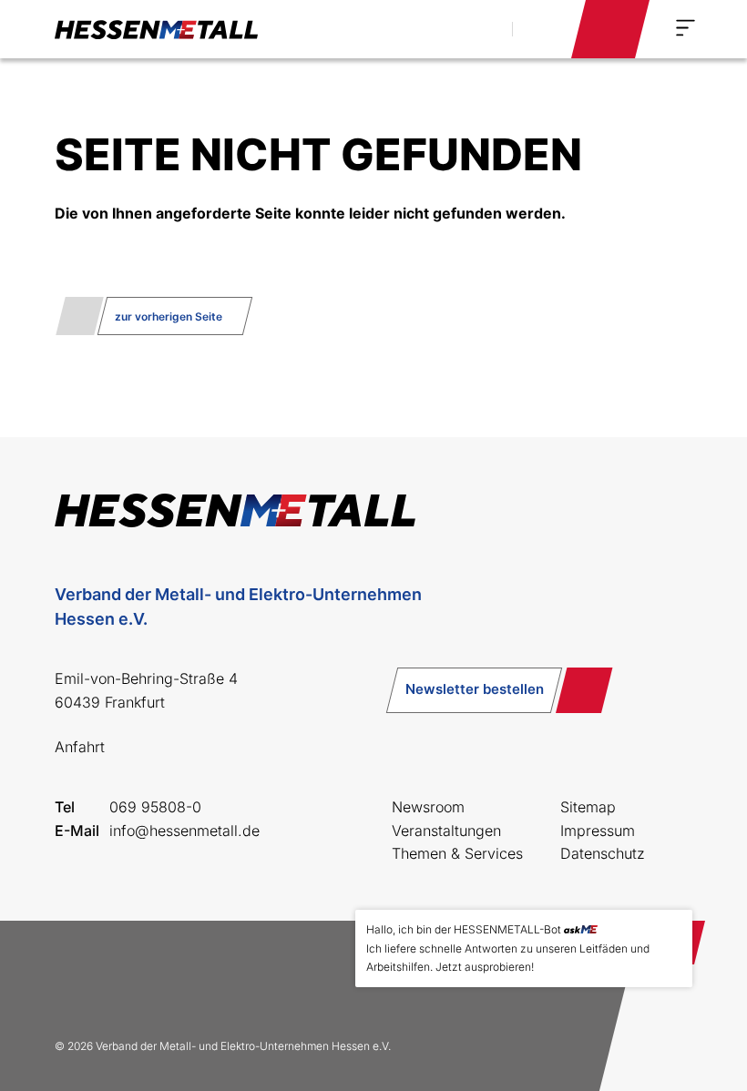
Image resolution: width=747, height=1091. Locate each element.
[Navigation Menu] (685, 28)
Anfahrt (80, 747)
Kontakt (540, 28)
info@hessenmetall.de (184, 830)
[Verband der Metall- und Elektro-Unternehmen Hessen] (156, 29)
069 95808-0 (155, 807)
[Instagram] (135, 979)
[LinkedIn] (193, 979)
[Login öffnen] (610, 29)
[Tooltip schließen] (672, 930)
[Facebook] (76, 979)
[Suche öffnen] (478, 29)
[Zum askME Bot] (666, 1028)
